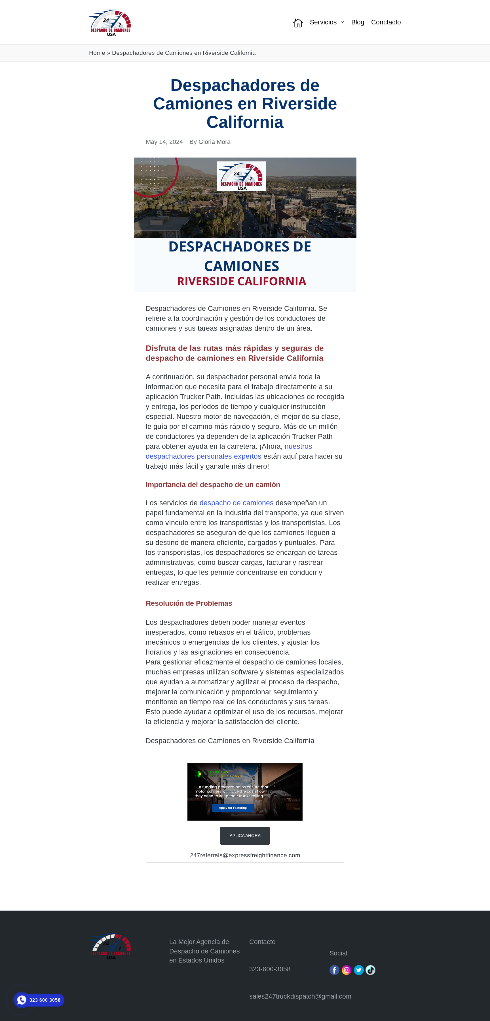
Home (97, 52)
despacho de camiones (237, 503)
